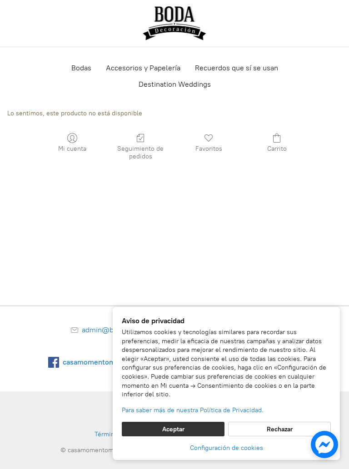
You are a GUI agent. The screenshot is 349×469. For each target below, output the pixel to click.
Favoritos (208, 149)
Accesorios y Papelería (143, 68)
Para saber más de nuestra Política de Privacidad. (193, 410)
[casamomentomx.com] (174, 23)
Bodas (81, 68)
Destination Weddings (175, 84)
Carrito (277, 149)
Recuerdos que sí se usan (236, 68)
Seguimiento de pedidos (140, 152)
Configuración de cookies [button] (226, 448)
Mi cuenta (72, 149)
